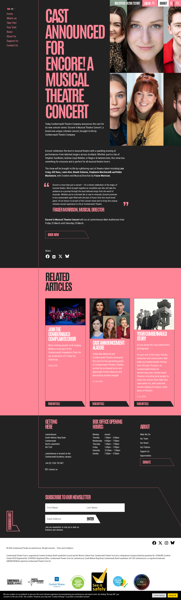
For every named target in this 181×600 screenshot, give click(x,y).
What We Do (145, 434)
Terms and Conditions (65, 548)
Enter (90, 518)
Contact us (53, 469)
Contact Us (12, 45)
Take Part (11, 22)
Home (10, 13)
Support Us (12, 40)
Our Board (144, 443)
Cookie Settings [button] (159, 595)
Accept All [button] (172, 595)
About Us (11, 36)
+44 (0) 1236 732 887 (54, 463)
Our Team (144, 438)
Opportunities (145, 455)
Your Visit (11, 27)
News (10, 31)
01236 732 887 (133, 3)
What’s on (12, 18)
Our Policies (145, 447)
